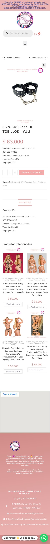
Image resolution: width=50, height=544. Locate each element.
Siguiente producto (36, 57)
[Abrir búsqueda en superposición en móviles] (17, 33)
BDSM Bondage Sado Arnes (12, 278)
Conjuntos (6, 343)
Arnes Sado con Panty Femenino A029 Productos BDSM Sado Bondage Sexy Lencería (13, 288)
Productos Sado (16, 280)
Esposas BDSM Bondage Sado (24, 182)
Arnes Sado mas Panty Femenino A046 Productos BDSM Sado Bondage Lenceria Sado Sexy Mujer (37, 352)
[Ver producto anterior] (4, 58)
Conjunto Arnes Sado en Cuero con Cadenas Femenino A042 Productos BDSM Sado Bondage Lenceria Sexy (13, 354)
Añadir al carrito (31, 172)
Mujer (7, 280)
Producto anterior (13, 57)
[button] (25, 43)
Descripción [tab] (25, 202)
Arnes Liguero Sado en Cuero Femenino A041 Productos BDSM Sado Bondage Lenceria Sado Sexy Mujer (37, 289)
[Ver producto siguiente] (46, 58)
